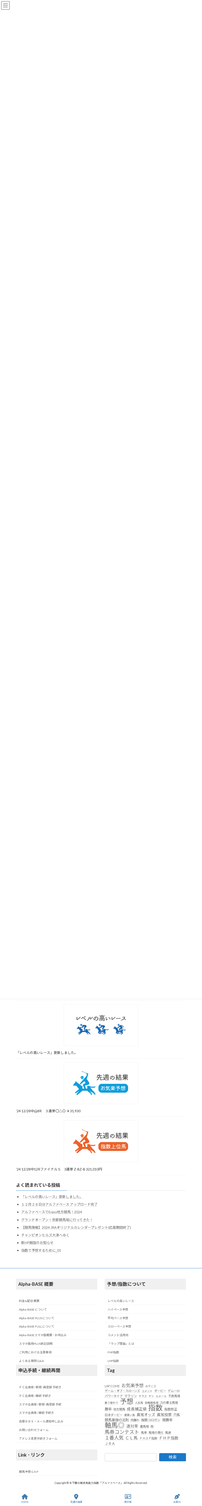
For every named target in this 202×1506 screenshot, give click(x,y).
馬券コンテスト (122, 1431)
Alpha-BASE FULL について (36, 1327)
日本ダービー (113, 1415)
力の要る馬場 (169, 1402)
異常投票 (164, 1414)
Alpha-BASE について (33, 1309)
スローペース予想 (119, 1327)
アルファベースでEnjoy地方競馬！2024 (51, 1212)
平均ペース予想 (118, 1318)
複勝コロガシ (150, 1420)
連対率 (132, 1426)
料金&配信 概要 (29, 1301)
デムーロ (174, 1391)
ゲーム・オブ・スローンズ (122, 1391)
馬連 (168, 1432)
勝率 (108, 1409)
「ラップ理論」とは (121, 1343)
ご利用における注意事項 (35, 1352)
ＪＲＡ (110, 1443)
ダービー (160, 1391)
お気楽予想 (132, 1385)
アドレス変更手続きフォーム (38, 1438)
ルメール (161, 1396)
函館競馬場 (151, 1402)
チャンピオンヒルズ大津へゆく (45, 1235)
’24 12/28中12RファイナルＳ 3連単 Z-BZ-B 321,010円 (59, 1169)
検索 (173, 1457)
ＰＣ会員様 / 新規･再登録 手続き (40, 1387)
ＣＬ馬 (131, 1438)
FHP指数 (113, 1352)
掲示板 (128, 1501)
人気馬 (139, 1402)
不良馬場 (174, 1396)
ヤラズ (143, 1396)
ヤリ (151, 1396)
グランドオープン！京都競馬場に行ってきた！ (57, 1220)
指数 (155, 1407)
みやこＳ (150, 1386)
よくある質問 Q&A (31, 1361)
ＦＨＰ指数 (169, 1438)
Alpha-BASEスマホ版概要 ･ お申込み (43, 1335)
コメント (147, 1390)
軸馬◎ (115, 1425)
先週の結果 (76, 1501)
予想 (126, 1401)
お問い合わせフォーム (34, 1430)
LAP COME (112, 1386)
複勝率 (167, 1420)
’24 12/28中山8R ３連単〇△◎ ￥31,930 (48, 1111)
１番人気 (114, 1437)
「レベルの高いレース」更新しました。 (47, 1053)
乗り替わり (111, 1402)
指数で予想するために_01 (41, 1250)
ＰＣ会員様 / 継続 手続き (35, 1396)
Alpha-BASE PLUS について (36, 1318)
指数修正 (170, 1409)
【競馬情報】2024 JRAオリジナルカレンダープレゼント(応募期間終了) (76, 1227)
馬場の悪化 (156, 1432)
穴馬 (176, 1415)
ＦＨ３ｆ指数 (148, 1438)
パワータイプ (113, 1396)
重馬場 (144, 1427)
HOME (25, 1501)
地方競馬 (119, 1409)
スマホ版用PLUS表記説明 (35, 1343)
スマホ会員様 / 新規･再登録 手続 (40, 1404)
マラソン (130, 1396)
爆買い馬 (129, 1415)
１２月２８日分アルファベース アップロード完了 (59, 1204)
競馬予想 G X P (28, 1472)
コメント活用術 (118, 1335)
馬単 (144, 1432)
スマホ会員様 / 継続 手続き (36, 1413)
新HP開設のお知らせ (37, 1243)
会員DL (177, 1501)
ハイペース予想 (118, 1309)
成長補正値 (137, 1409)
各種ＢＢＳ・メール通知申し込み (41, 1421)
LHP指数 (113, 1361)
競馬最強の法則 (117, 1420)
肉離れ (135, 1420)
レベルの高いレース (121, 1301)
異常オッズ (146, 1414)
